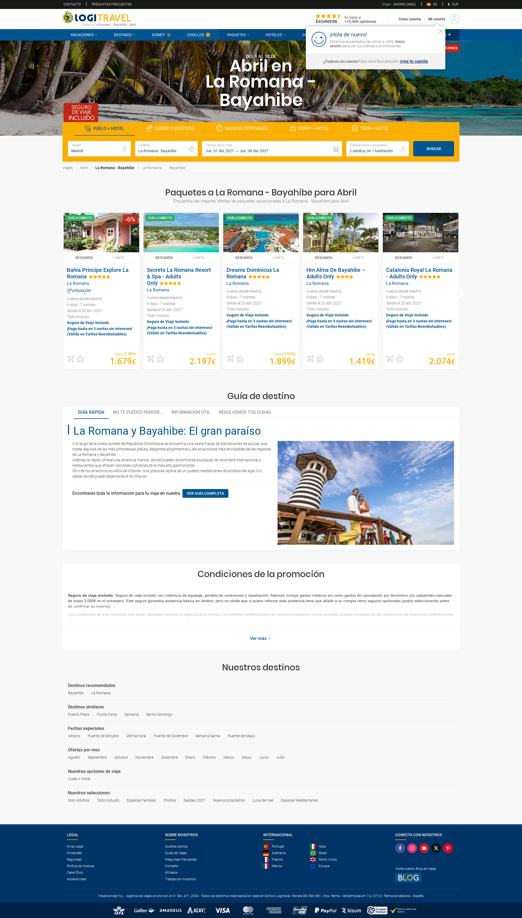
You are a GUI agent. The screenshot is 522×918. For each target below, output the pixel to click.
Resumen (84, 258)
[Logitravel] (346, 19)
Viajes (68, 168)
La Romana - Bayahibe (114, 168)
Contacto (72, 4)
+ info (119, 258)
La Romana (151, 168)
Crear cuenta (410, 19)
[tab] (91, 412)
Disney (158, 35)
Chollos (195, 35)
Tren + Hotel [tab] (374, 128)
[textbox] (99, 148)
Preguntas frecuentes (112, 4)
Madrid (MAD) (399, 4)
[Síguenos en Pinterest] (449, 848)
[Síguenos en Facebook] (401, 848)
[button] (272, 148)
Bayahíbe (177, 168)
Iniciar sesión (424, 39)
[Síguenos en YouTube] (425, 848)
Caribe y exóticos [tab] (174, 128)
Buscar (434, 149)
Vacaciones (82, 35)
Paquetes (236, 35)
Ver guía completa (205, 493)
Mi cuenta (436, 19)
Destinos (123, 35)
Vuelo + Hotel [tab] (108, 128)
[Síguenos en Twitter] (437, 848)
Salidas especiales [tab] (246, 128)
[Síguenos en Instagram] (413, 848)
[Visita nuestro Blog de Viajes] (425, 877)
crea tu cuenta (414, 61)
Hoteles (274, 35)
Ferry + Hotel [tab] (314, 128)
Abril (84, 168)
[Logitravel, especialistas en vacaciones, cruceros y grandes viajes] (100, 17)
